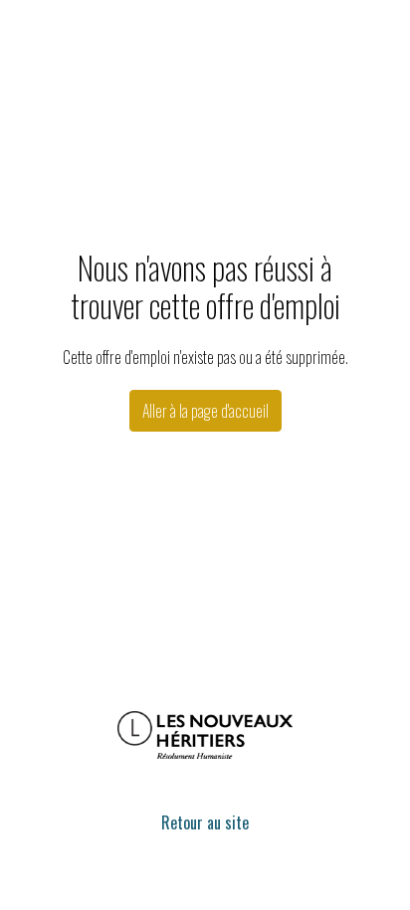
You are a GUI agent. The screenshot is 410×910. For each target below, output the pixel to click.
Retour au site (205, 822)
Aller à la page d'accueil (205, 411)
